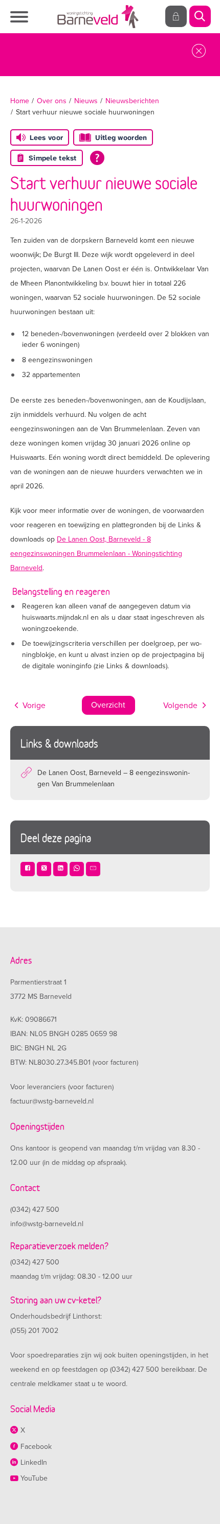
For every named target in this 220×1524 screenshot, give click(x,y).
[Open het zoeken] (199, 16)
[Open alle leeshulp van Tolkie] (97, 158)
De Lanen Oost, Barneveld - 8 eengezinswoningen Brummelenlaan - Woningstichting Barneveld (96, 553)
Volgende (180, 705)
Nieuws (86, 101)
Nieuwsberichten (132, 101)
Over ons (52, 101)
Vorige (34, 705)
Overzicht (108, 705)
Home (19, 101)
